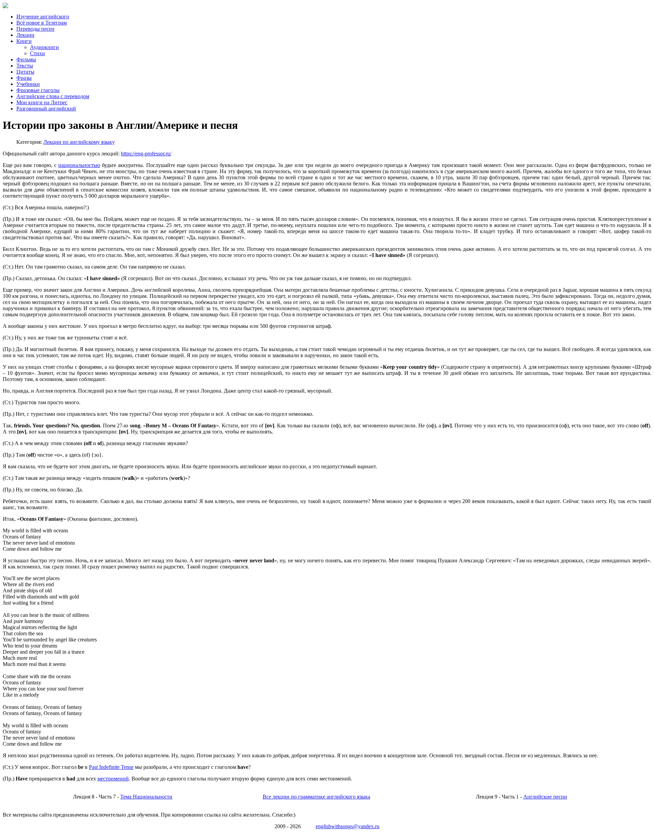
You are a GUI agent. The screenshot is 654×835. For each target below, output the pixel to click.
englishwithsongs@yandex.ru (347, 826)
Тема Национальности (146, 797)
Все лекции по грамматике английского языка (316, 797)
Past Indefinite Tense (111, 767)
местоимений (113, 778)
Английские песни (545, 797)
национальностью (79, 165)
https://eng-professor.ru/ (146, 153)
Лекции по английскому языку (79, 142)
